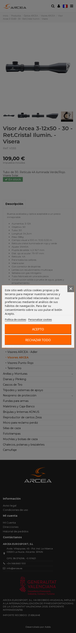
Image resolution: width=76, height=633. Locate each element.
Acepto (38, 329)
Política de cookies (15, 319)
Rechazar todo (38, 340)
